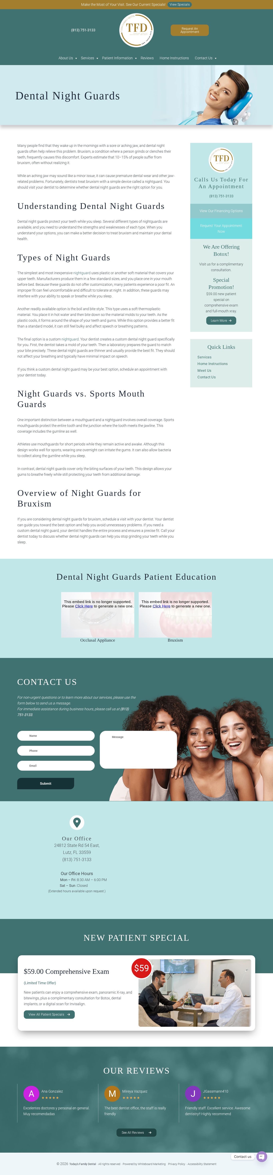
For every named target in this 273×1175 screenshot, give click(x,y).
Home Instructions (174, 58)
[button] (179, 4)
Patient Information (117, 58)
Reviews (147, 58)
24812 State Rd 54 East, (77, 845)
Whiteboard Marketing (152, 1164)
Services (87, 58)
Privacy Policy (176, 1164)
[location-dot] (77, 822)
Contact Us (203, 58)
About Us (66, 58)
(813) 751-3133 (76, 859)
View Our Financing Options (221, 211)
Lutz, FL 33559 (77, 852)
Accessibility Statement (202, 1164)
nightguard (82, 273)
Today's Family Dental (82, 1164)
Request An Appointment (189, 30)
